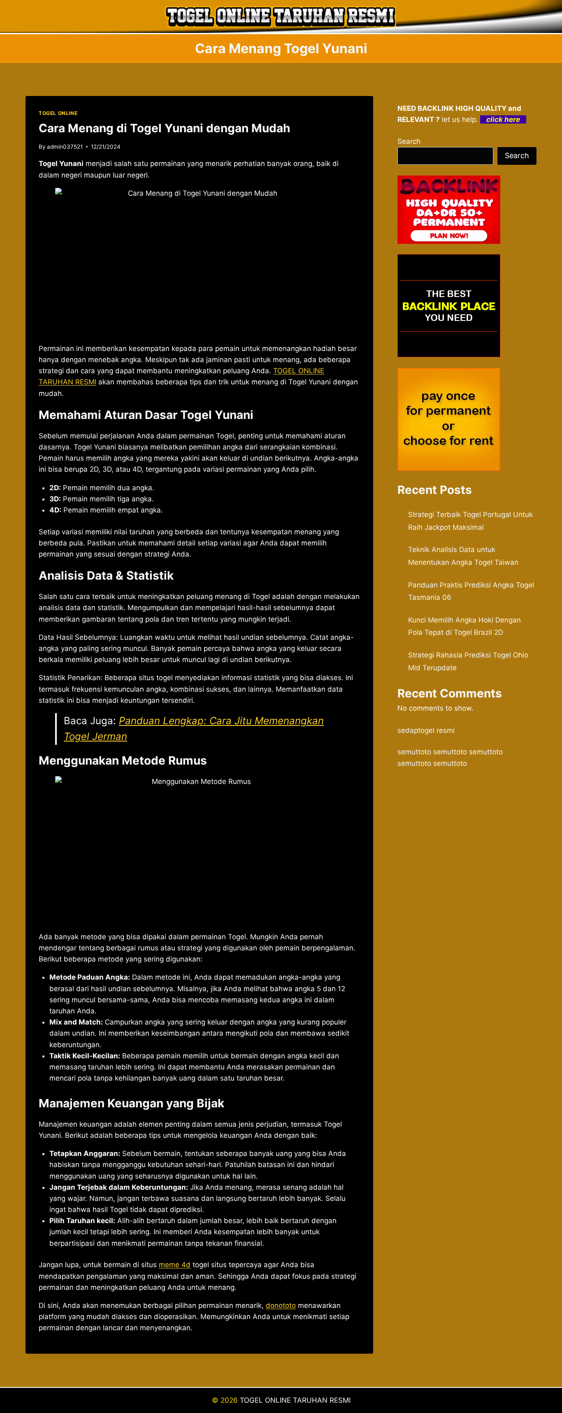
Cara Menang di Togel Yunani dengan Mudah (164, 128)
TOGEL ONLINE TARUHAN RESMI (295, 1400)
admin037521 (65, 146)
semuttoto (414, 752)
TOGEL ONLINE (58, 113)
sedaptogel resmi (426, 730)
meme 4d (174, 1265)
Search (408, 141)
